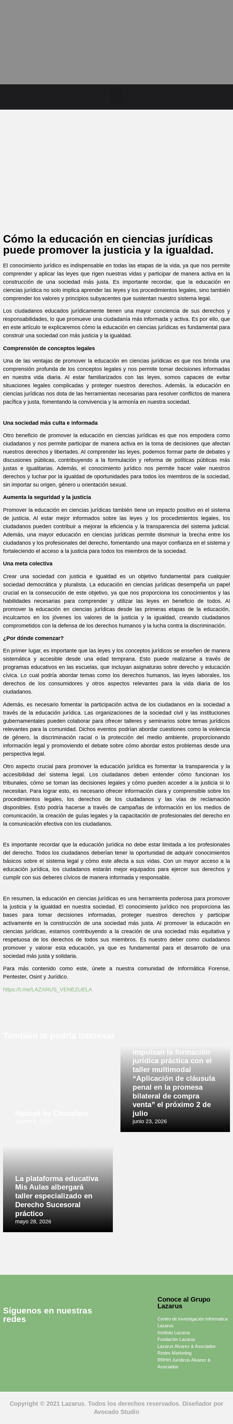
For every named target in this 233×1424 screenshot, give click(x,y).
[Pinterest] (77, 1337)
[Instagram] (60, 1337)
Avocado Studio (116, 1411)
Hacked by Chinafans (52, 1113)
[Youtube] (27, 1352)
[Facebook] (10, 1337)
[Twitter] (27, 1337)
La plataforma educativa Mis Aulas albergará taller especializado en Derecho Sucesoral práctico (56, 1196)
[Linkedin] (44, 1337)
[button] (116, 95)
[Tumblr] (10, 1352)
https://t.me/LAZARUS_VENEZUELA (47, 989)
